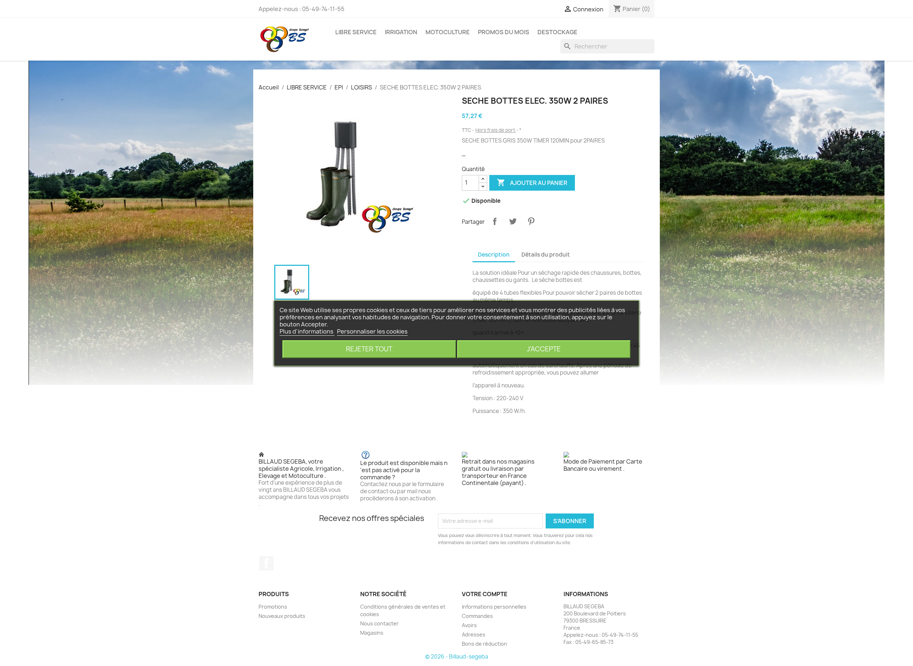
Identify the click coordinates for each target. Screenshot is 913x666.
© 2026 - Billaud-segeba (456, 656)
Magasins (371, 632)
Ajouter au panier (532, 182)
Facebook (266, 563)
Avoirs (469, 625)
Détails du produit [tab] (545, 254)
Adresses (473, 634)
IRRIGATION (401, 32)
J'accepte (544, 349)
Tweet (513, 221)
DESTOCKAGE (557, 32)
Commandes (477, 616)
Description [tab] (494, 254)
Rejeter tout (369, 349)
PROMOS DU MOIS (503, 32)
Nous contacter (379, 623)
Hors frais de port (495, 130)
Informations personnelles (494, 606)
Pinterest (531, 221)
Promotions (273, 606)
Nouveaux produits (282, 616)
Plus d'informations (307, 331)
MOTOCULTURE (447, 32)
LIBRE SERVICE (356, 32)
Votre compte (484, 594)
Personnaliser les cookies (372, 331)
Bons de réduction (484, 643)
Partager (495, 221)
